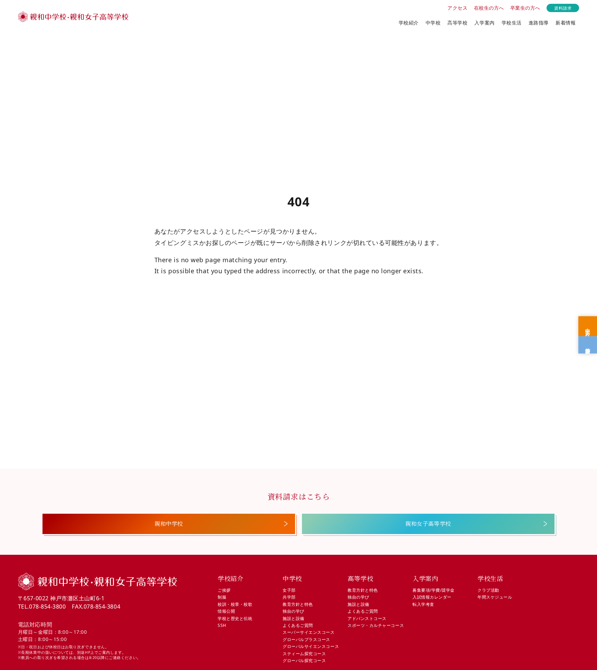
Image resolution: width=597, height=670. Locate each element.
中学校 (433, 22)
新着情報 (566, 22)
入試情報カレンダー (432, 597)
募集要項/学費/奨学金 (434, 590)
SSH (222, 625)
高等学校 (457, 22)
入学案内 (484, 22)
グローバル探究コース (304, 660)
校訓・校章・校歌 (235, 604)
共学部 (289, 597)
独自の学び (293, 611)
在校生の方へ (489, 7)
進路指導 (539, 22)
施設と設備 (293, 618)
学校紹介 (409, 22)
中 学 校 (588, 326)
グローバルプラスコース (306, 639)
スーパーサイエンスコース (308, 632)
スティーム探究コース (304, 654)
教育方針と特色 (298, 604)
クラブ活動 (488, 590)
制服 (222, 597)
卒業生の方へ (525, 7)
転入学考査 (423, 604)
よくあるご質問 (298, 625)
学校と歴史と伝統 (235, 618)
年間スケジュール (494, 597)
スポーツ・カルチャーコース (376, 625)
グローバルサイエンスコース (311, 646)
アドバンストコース (367, 618)
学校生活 (512, 22)
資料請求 (562, 8)
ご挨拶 (224, 590)
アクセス (457, 7)
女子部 (289, 590)
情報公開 (226, 611)
